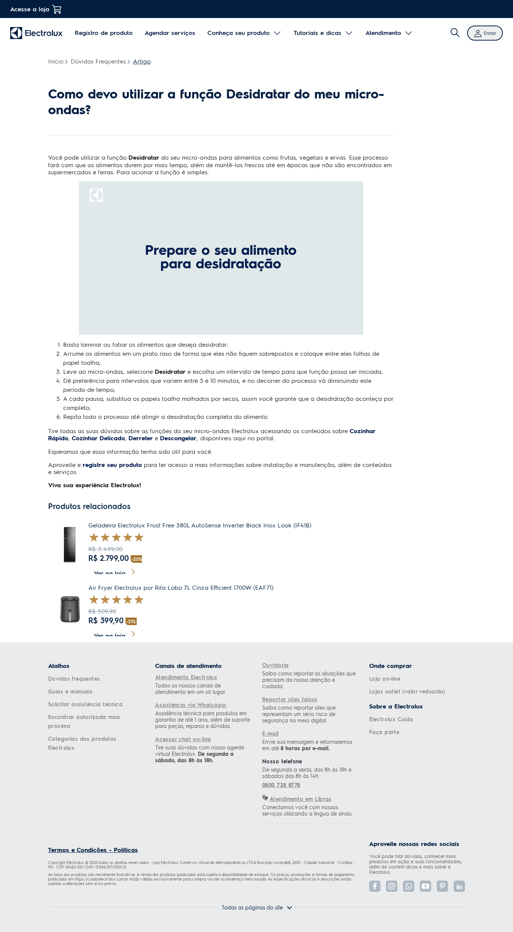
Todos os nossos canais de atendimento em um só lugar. (190, 688)
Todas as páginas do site (252, 907)
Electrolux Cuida (391, 719)
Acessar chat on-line (183, 739)
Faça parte (384, 731)
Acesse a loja (29, 9)
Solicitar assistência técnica (85, 704)
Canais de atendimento (188, 665)
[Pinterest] (442, 886)
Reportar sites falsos (290, 699)
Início (55, 61)
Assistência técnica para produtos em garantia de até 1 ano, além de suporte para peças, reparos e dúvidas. (202, 719)
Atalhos (58, 665)
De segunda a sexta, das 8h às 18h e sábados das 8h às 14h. (307, 772)
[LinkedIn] (459, 886)
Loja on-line (384, 678)
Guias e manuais (70, 691)
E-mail (270, 733)
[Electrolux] (36, 33)
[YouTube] (425, 886)
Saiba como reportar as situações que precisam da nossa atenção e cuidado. (309, 679)
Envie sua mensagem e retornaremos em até (307, 745)
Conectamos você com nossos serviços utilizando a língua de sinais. (307, 810)
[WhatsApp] (408, 886)
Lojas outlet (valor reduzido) (407, 691)
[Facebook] (374, 886)
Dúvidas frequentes (74, 678)
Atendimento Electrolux (186, 677)
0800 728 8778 (281, 784)
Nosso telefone (282, 761)
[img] (455, 33)
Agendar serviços (170, 32)
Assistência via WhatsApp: (191, 704)
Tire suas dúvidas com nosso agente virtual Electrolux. (199, 753)
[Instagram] (391, 886)
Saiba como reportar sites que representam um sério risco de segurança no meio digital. (299, 714)
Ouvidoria (275, 665)
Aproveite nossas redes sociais (414, 843)
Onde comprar (390, 665)
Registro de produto (104, 32)
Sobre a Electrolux (396, 706)
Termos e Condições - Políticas (93, 849)
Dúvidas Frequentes (98, 61)
